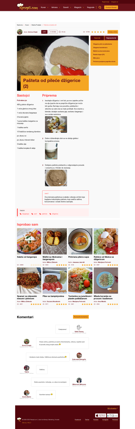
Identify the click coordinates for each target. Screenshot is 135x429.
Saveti (66, 7)
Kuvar (43, 7)
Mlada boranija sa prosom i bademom (106, 286)
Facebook (78, 419)
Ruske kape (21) (99, 54)
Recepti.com (27, 6)
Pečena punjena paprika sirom (104, 61)
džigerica (55, 214)
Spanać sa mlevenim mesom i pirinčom (29, 286)
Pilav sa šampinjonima (55, 286)
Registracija (105, 2)
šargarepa (25, 214)
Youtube (95, 419)
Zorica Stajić (33, 32)
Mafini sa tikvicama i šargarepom (55, 247)
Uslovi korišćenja (42, 419)
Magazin (77, 7)
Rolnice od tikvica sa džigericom (106, 247)
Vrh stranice (112, 408)
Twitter (87, 419)
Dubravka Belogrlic (79, 359)
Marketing (51, 419)
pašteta (44, 214)
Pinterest (115, 419)
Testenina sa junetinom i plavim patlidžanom (80, 286)
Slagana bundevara (100, 47)
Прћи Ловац (79, 331)
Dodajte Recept (111, 7)
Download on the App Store (100, 415)
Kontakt (57, 419)
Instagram (105, 419)
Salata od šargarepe (29, 247)
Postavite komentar (81, 317)
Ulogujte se (114, 2)
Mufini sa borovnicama (101, 51)
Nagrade (90, 7)
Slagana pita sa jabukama (102, 44)
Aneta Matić (26, 397)
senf (35, 214)
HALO (29, 422)
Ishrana (54, 7)
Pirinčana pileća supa (80, 247)
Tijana (26, 372)
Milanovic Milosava (79, 384)
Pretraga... (100, 7)
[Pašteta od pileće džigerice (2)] (64, 124)
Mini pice (96, 58)
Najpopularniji (111, 38)
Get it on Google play (112, 415)
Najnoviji (97, 38)
